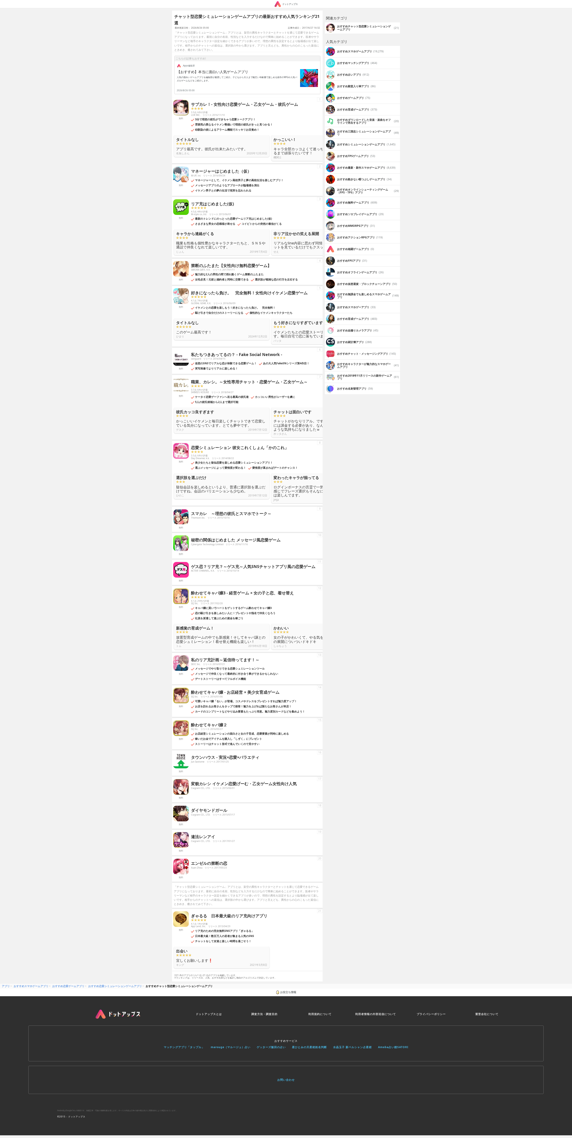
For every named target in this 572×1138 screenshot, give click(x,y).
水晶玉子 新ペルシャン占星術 (352, 1047)
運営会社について (486, 1014)
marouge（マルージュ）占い (230, 1047)
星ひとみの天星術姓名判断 (309, 1047)
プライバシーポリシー (431, 1014)
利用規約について (320, 1014)
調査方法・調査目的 (264, 1014)
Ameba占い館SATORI (393, 1047)
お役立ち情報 (288, 992)
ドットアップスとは (209, 1014)
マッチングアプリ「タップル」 (184, 1047)
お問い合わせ (286, 1080)
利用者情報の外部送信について (375, 1014)
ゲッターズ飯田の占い (271, 1047)
